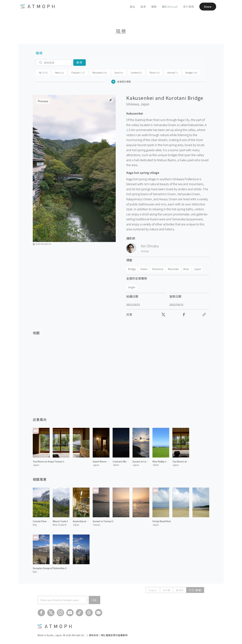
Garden (136, 72)
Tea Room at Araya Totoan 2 (180, 461)
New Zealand (59, 524)
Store (208, 7)
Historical (157, 269)
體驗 (154, 7)
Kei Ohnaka (150, 245)
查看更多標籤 (124, 81)
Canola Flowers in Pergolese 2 (41, 521)
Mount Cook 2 (60, 521)
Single (131, 287)
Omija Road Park (161, 521)
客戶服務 (188, 7)
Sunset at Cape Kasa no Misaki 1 (141, 461)
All (43, 72)
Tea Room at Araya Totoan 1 (48, 461)
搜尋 (79, 62)
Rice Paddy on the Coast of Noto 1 (160, 461)
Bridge (191, 72)
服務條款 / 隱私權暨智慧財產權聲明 (108, 635)
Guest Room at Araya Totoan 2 (101, 461)
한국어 (180, 590)
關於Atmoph (170, 7)
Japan (145, 104)
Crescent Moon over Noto (121, 461)
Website (145, 251)
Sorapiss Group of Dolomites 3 (50, 568)
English (152, 590)
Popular (78, 72)
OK (94, 600)
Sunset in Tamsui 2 (103, 521)
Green (144, 269)
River (155, 72)
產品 (132, 7)
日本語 (166, 590)
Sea (118, 72)
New (59, 72)
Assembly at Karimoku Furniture (81, 521)
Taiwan (96, 524)
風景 (143, 7)
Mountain (100, 72)
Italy (35, 524)
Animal (172, 72)
